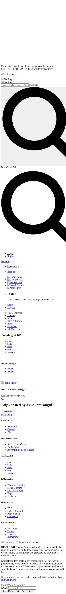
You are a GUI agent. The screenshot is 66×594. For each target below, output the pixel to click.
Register (11, 256)
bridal (9, 344)
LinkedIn (11, 534)
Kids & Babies (14, 321)
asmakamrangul (14, 389)
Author (10, 371)
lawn (9, 349)
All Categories (14, 329)
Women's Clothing (16, 485)
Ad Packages (13, 447)
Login (10, 253)
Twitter (10, 531)
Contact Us (12, 516)
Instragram (12, 537)
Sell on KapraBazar (16, 444)
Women (11, 315)
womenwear (12, 352)
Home (10, 368)
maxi (9, 341)
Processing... (28, 591)
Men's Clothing (14, 487)
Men (9, 318)
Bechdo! (5, 261)
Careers (11, 429)
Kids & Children (15, 490)
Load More (7, 412)
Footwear (12, 326)
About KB (12, 426)
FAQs (10, 508)
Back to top (6, 414)
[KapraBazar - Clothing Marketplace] (19, 542)
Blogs (10, 432)
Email (4, 588)
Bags (9, 323)
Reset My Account (10, 591)
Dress (9, 346)
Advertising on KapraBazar (20, 449)
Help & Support (15, 511)
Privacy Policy (49, 577)
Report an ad (13, 513)
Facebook (12, 528)
